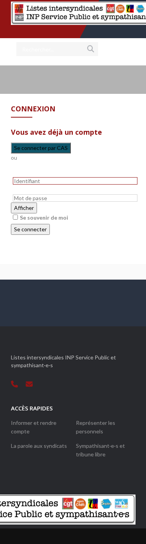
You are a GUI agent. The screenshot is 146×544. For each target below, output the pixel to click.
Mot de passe (26, 190)
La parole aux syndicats (39, 445)
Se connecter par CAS (41, 147)
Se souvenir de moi (44, 217)
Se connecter (30, 229)
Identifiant (23, 173)
